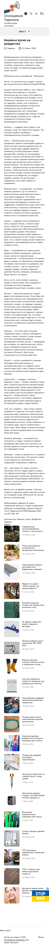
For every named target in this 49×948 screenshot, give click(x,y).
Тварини (11, 48)
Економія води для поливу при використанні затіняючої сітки (33, 605)
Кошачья (21, 519)
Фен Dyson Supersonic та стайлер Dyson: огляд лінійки (33, 776)
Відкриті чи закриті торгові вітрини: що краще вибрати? (30, 586)
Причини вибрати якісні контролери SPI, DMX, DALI (32, 643)
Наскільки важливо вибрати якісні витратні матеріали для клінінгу (32, 738)
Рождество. (37, 519)
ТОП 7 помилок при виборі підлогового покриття (31, 871)
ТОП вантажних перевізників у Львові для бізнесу (33, 852)
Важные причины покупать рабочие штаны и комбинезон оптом (33, 662)
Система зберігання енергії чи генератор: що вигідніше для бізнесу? (33, 681)
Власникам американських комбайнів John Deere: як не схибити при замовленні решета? (33, 816)
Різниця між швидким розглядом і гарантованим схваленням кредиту (31, 758)
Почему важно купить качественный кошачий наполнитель (32, 719)
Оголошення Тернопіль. (14, 940)
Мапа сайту (5, 930)
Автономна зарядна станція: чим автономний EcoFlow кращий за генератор (33, 796)
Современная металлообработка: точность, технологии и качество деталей (32, 530)
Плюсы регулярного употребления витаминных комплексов (33, 548)
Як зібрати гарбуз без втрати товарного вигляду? (31, 624)
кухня (28, 519)
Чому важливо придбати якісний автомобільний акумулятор (33, 700)
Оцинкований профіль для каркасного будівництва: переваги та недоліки (33, 568)
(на (14, 519)
